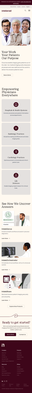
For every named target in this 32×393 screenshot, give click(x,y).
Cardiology (19, 355)
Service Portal (13, 6)
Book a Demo (7, 75)
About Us (4, 353)
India (18, 375)
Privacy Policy (3, 385)
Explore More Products (16, 306)
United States (20, 369)
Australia (19, 373)
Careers (18, 6)
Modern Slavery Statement (8, 361)
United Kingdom (20, 371)
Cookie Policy (18, 385)
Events (3, 369)
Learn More (5, 238)
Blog (3, 367)
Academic (19, 359)
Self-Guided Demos (6, 373)
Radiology (19, 353)
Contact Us (22, 334)
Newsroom (4, 371)
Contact (23, 6)
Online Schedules (26, 385)
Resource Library (6, 375)
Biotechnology (20, 357)
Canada (18, 367)
